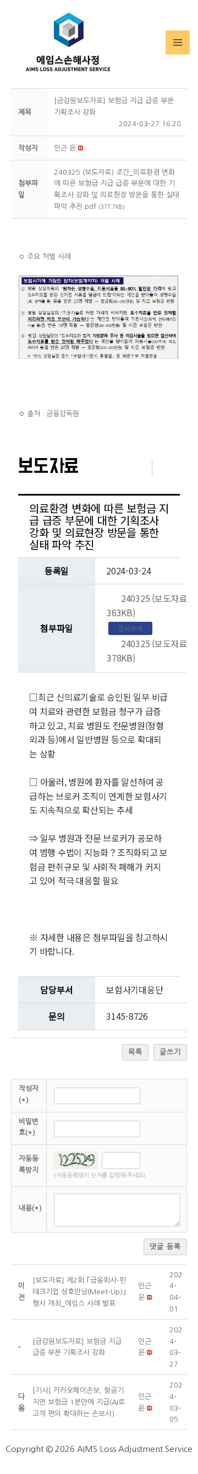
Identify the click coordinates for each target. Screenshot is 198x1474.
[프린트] (171, 467)
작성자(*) (28, 1094)
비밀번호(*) (28, 1127)
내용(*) (30, 1208)
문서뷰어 (130, 628)
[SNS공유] (132, 467)
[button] (65, 148)
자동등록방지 (28, 1164)
